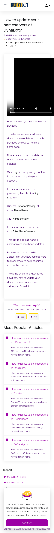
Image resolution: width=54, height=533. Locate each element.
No (35, 316)
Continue (27, 522)
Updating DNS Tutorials (18, 38)
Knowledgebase (27, 35)
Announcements (15, 482)
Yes (22, 316)
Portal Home (10, 35)
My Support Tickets (16, 476)
